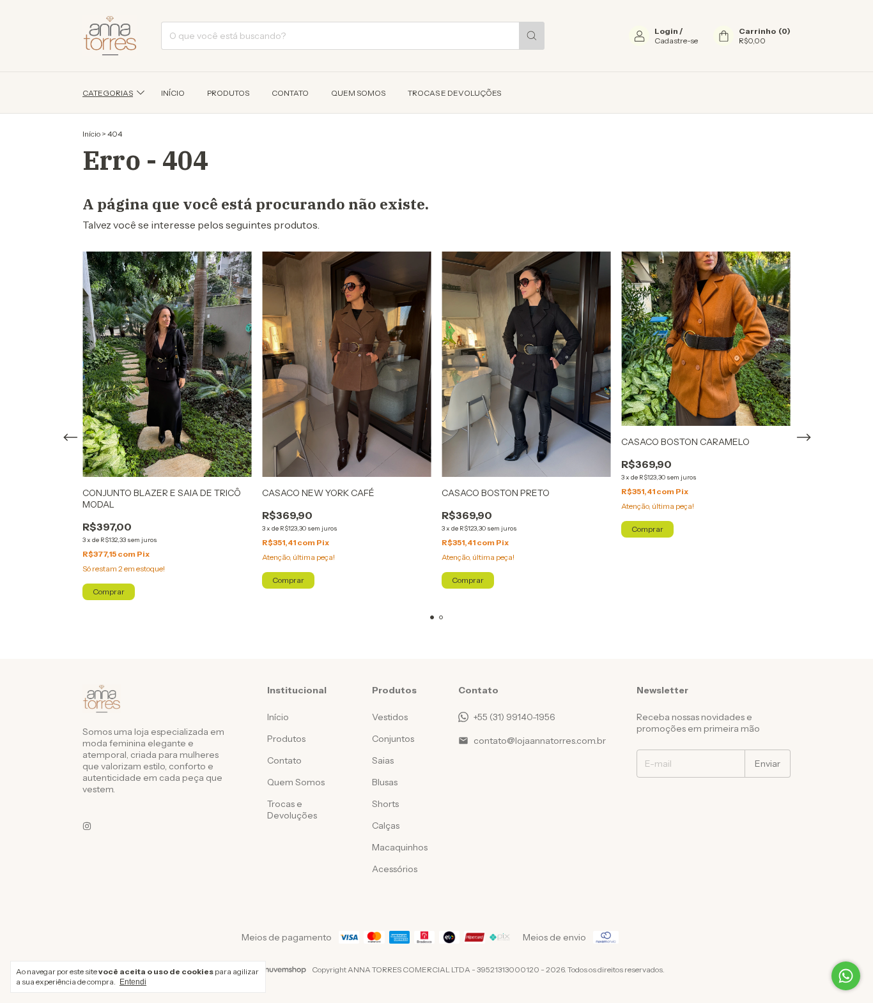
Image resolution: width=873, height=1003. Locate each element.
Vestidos (390, 717)
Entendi (133, 981)
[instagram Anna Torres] (86, 826)
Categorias (107, 93)
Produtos (228, 93)
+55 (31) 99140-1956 (514, 717)
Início (173, 93)
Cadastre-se (676, 40)
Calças (385, 825)
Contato (290, 93)
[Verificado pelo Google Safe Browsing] (93, 876)
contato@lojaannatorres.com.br (540, 740)
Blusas (385, 782)
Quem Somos (358, 93)
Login (666, 31)
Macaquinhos (400, 847)
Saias (383, 760)
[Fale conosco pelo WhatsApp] (845, 976)
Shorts (385, 804)
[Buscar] (532, 36)
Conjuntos (393, 738)
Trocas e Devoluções (454, 93)
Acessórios (394, 869)
